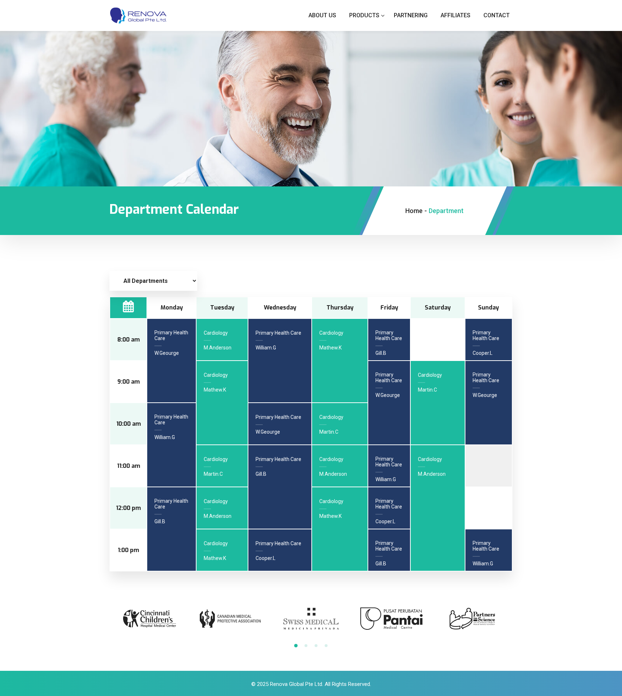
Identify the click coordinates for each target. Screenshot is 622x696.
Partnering (411, 15)
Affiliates (455, 15)
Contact (496, 15)
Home (414, 210)
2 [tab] (306, 645)
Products (364, 15)
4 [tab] (326, 645)
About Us (322, 15)
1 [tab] (296, 645)
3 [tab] (316, 645)
